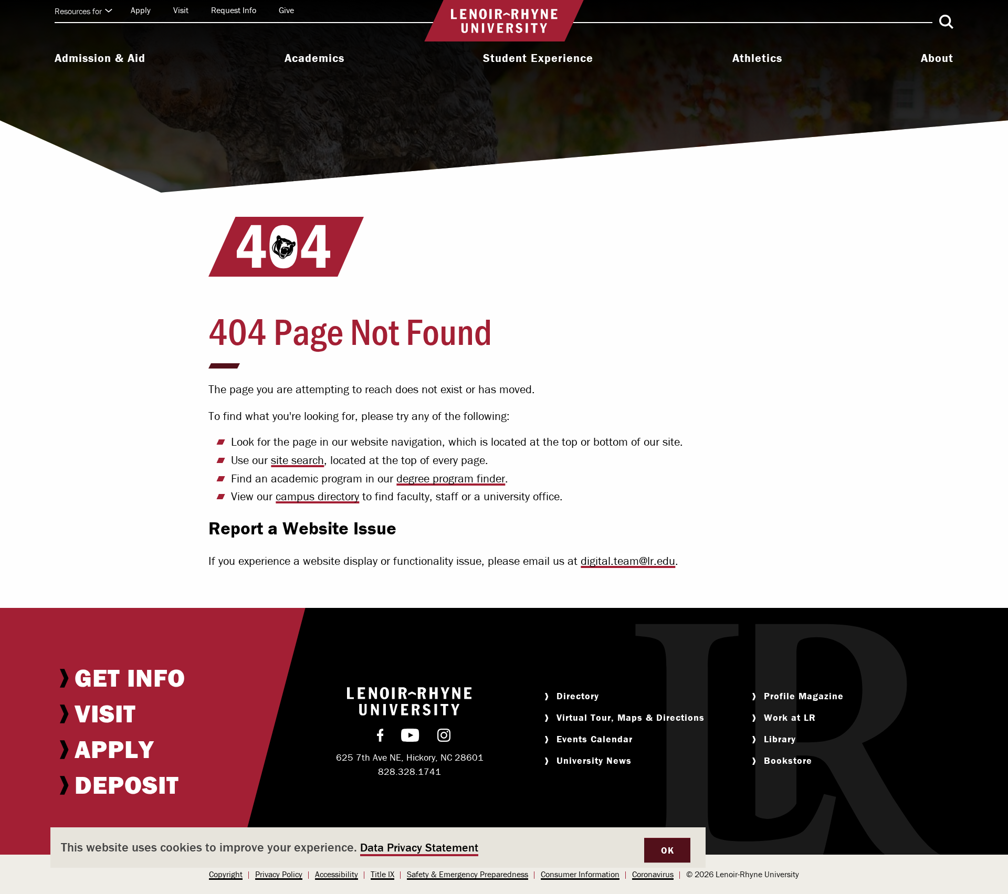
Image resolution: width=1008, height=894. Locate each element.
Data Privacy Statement (419, 847)
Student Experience (538, 58)
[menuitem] (100, 59)
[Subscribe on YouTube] (410, 737)
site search (297, 460)
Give (286, 10)
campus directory (317, 496)
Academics (314, 58)
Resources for (78, 11)
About (937, 58)
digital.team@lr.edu (628, 561)
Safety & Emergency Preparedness (467, 874)
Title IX (382, 874)
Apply (141, 10)
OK (667, 850)
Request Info (233, 10)
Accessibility (336, 874)
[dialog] (378, 847)
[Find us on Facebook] (380, 737)
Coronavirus (653, 874)
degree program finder (450, 478)
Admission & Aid (100, 58)
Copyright (226, 874)
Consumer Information (580, 874)
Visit (180, 10)
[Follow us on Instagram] (443, 737)
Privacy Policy (278, 874)
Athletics (757, 58)
